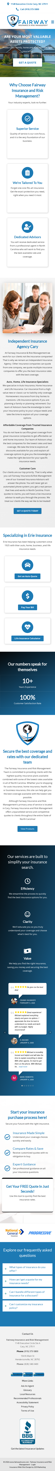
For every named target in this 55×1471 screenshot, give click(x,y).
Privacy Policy (27, 1407)
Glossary (27, 1390)
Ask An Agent (27, 1386)
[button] (27, 4)
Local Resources (27, 1394)
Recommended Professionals (27, 1398)
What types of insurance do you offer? (27, 1268)
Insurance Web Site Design (20, 1467)
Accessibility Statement (27, 1402)
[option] (15, 1233)
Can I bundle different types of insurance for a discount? (27, 1293)
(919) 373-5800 (27, 1351)
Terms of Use (27, 1411)
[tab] (27, 1268)
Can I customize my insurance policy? (26, 1306)
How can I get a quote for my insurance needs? (25, 1281)
